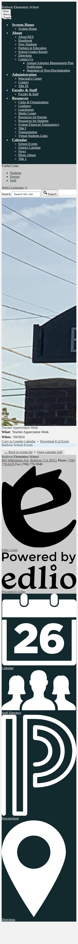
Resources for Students (33, 121)
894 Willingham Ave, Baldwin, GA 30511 (29, 460)
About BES (26, 37)
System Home (27, 28)
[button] (23, 25)
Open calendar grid (49, 452)
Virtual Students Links (33, 136)
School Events (27, 144)
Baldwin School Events (17, 445)
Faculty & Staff (28, 94)
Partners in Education (32, 48)
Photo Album (27, 155)
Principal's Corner (30, 78)
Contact (23, 82)
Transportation (27, 132)
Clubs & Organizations (33, 102)
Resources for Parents (32, 117)
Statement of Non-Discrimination (48, 70)
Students (15, 173)
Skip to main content (15, 3)
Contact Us (25, 59)
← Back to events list (18, 452)
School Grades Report (32, 52)
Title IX (23, 86)
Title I (22, 128)
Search (6, 194)
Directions (25, 55)
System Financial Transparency (38, 124)
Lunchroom (26, 109)
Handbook (25, 40)
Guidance (24, 106)
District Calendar (29, 147)
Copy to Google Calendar (19, 441)
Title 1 (22, 159)
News (22, 151)
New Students (27, 44)
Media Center (27, 113)
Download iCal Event (54, 441)
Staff (13, 180)
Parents (15, 176)
